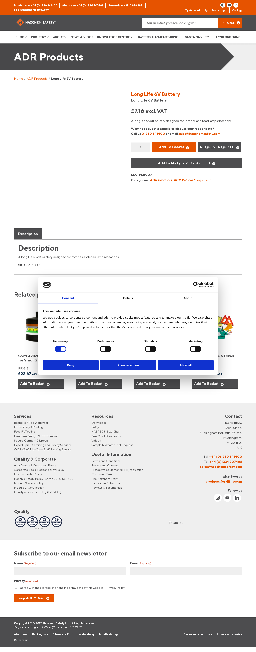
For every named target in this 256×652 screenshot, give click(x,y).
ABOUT (58, 37)
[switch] (105, 349)
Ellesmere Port (63, 634)
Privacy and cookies (229, 634)
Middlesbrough (109, 634)
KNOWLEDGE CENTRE (113, 37)
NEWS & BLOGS (82, 37)
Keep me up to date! (31, 598)
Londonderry (86, 634)
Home (18, 78)
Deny (70, 365)
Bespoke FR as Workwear (31, 422)
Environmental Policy (28, 474)
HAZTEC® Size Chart (105, 431)
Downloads (99, 422)
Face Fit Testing (24, 431)
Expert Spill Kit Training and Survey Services (43, 445)
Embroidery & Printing (28, 427)
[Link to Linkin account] (235, 5)
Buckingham (40, 634)
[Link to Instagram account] (222, 5)
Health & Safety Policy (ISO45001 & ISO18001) (44, 478)
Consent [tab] (68, 298)
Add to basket (171, 147)
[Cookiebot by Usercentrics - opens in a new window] (196, 285)
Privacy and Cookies (104, 465)
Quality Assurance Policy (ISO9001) (37, 492)
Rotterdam (21, 640)
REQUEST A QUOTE (217, 147)
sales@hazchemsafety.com (31, 9)
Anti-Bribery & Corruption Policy (35, 465)
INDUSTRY (38, 37)
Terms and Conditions (106, 461)
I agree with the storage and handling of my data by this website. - (73, 587)
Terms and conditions (198, 634)
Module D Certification (29, 487)
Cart (235, 10)
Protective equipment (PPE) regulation (117, 469)
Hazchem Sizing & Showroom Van (36, 436)
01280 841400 (153, 134)
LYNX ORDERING (228, 37)
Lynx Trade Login (216, 10)
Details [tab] (128, 298)
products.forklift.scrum (224, 481)
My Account (192, 10)
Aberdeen (21, 634)
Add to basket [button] (32, 383)
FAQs (95, 427)
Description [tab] (28, 234)
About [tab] (188, 298)
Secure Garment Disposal (31, 440)
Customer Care (101, 474)
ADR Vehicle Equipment (192, 180)
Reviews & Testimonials (106, 487)
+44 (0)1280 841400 (225, 457)
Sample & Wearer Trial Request (112, 445)
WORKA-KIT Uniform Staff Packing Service (43, 449)
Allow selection (128, 365)
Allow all (186, 365)
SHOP (20, 37)
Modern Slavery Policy (28, 483)
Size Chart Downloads (106, 436)
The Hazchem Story (104, 478)
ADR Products (37, 78)
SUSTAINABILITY (197, 37)
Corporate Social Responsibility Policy (39, 469)
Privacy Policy (116, 587)
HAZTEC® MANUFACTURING (157, 37)
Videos (96, 440)
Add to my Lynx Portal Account (184, 163)
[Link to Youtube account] (229, 5)
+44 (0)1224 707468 (226, 462)
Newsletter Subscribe (105, 483)
